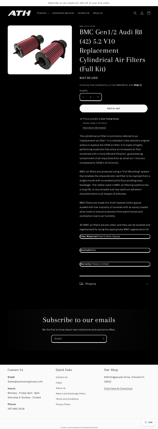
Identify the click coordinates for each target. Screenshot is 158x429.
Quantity (84, 91)
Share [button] (86, 292)
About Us (61, 388)
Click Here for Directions (118, 388)
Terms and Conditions (67, 399)
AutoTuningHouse (74, 427)
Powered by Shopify (90, 427)
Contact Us (61, 377)
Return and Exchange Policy (70, 393)
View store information (94, 128)
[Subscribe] (103, 338)
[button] (43, 13)
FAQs (59, 383)
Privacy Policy (63, 404)
